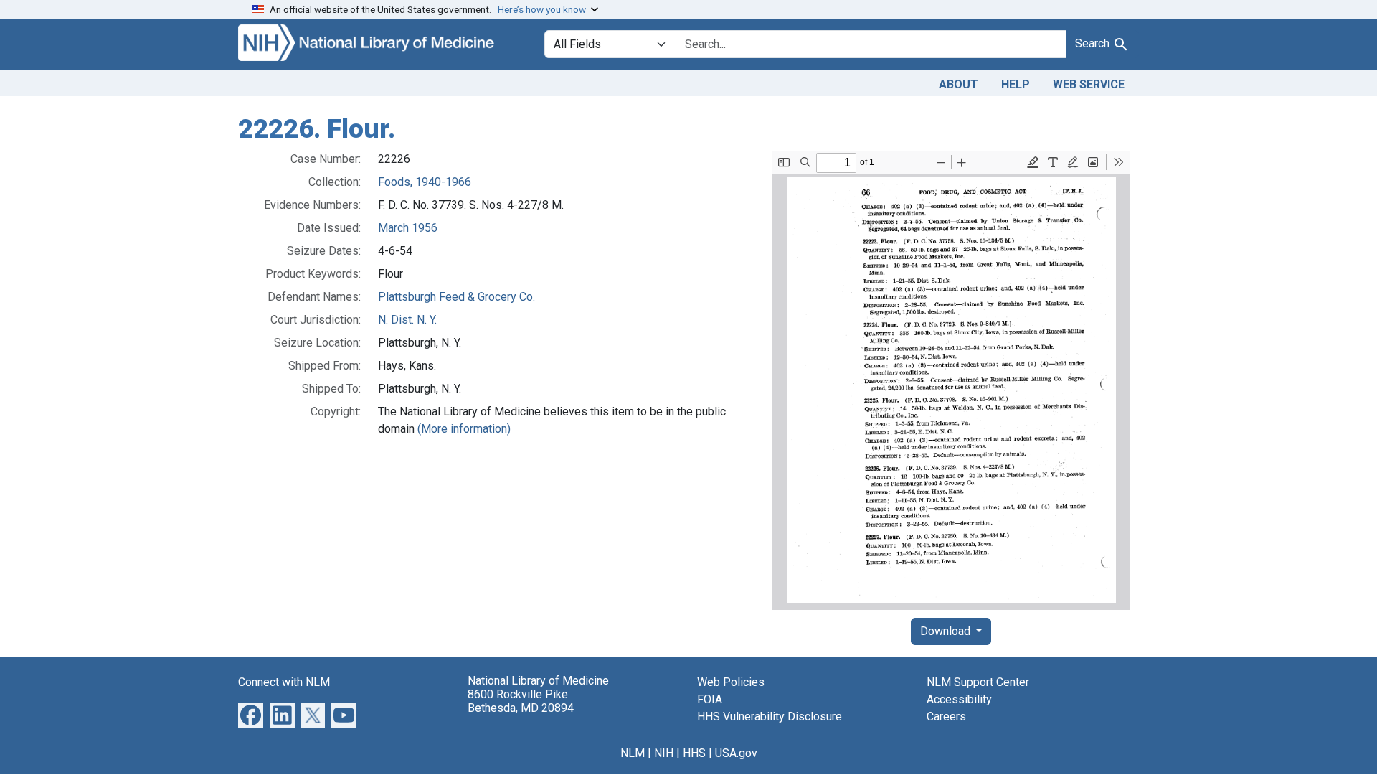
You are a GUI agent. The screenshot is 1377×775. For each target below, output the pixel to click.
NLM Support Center (978, 682)
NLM (632, 753)
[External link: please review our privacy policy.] (250, 713)
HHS (694, 753)
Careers (946, 716)
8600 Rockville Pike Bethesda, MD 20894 (521, 701)
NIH (663, 753)
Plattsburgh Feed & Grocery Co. (456, 297)
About (958, 84)
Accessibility (959, 699)
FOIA (709, 699)
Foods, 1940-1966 (424, 182)
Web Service (1089, 84)
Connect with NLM (284, 682)
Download (946, 631)
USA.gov (736, 753)
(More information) (464, 429)
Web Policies (731, 682)
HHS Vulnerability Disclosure (769, 716)
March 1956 (407, 228)
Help (1015, 84)
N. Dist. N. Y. (407, 320)
